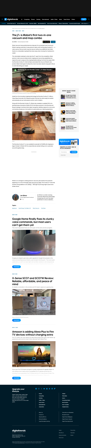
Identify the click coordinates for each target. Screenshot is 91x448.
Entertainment (42, 404)
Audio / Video (42, 400)
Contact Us (41, 414)
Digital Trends (8, 21)
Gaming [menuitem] (38, 19)
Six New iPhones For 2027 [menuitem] (22, 23)
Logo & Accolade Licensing (44, 421)
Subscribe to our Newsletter (67, 412)
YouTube (44, 388)
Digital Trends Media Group (20, 442)
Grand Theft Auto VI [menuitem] (11, 23)
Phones (40, 393)
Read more (16, 266)
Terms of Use (61, 437)
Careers (60, 430)
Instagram (39, 388)
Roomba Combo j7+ (47, 47)
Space (63, 398)
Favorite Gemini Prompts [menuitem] (74, 23)
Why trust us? (42, 28)
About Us (41, 412)
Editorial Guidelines (43, 419)
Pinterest (49, 388)
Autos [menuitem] (60, 19)
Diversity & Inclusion (62, 435)
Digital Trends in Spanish (67, 419)
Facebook (36, 388)
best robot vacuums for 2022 (33, 182)
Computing (41, 396)
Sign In (83, 19)
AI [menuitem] (21, 19)
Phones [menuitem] (33, 19)
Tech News (43, 208)
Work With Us (61, 432)
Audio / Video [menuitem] (54, 19)
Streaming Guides (66, 400)
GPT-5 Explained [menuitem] (85, 23)
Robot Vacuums (36, 208)
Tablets (63, 393)
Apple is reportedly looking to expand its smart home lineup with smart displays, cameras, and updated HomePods (71, 114)
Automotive (41, 407)
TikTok (46, 388)
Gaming (40, 398)
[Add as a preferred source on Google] (46, 42)
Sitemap (71, 435)
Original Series (65, 407)
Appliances (14, 208)
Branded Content (65, 414)
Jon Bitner (15, 41)
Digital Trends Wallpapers (67, 416)
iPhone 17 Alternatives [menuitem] (63, 23)
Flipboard (54, 388)
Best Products (65, 402)
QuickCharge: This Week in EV (25, 208)
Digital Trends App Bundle (67, 421)
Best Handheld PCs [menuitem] (42, 23)
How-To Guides (65, 404)
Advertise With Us (42, 416)
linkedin (20, 199)
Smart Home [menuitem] (67, 19)
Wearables (64, 396)
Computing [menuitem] (27, 19)
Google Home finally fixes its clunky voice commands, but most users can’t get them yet (71, 98)
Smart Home (41, 402)
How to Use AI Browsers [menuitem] (52, 23)
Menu (2, 19)
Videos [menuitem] (73, 19)
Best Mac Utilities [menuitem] (33, 23)
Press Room (72, 432)
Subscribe (74, 152)
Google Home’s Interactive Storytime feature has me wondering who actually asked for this (71, 128)
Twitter (41, 388)
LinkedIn (52, 388)
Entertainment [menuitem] (45, 19)
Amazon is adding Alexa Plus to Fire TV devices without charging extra (71, 105)
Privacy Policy (63, 154)
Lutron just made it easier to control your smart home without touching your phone (71, 120)
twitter (23, 199)
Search (88, 19)
